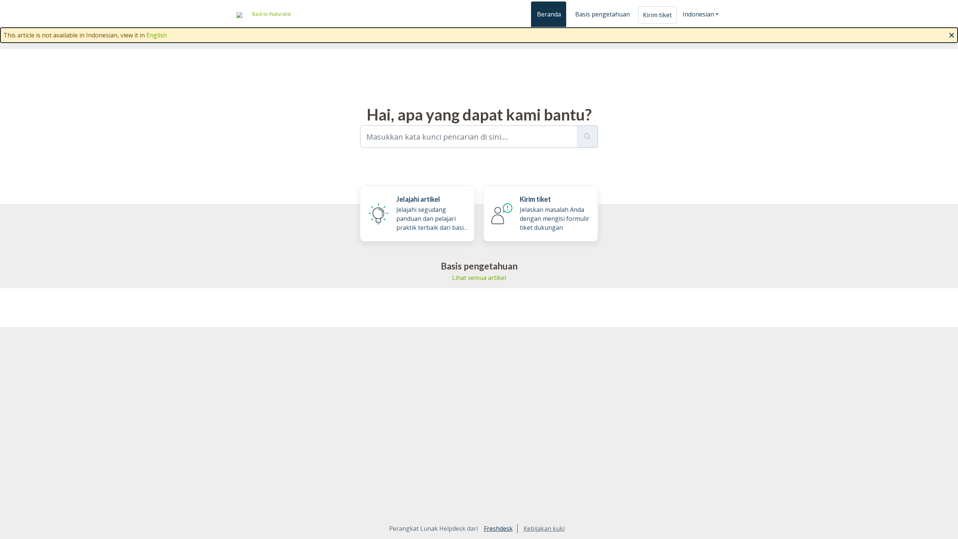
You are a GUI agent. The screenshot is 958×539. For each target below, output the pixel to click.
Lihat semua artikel (479, 278)
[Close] (952, 34)
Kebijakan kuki (544, 528)
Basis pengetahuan (602, 14)
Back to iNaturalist (271, 14)
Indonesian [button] (698, 14)
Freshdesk (498, 528)
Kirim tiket (657, 15)
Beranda (549, 14)
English (156, 35)
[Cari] (587, 136)
